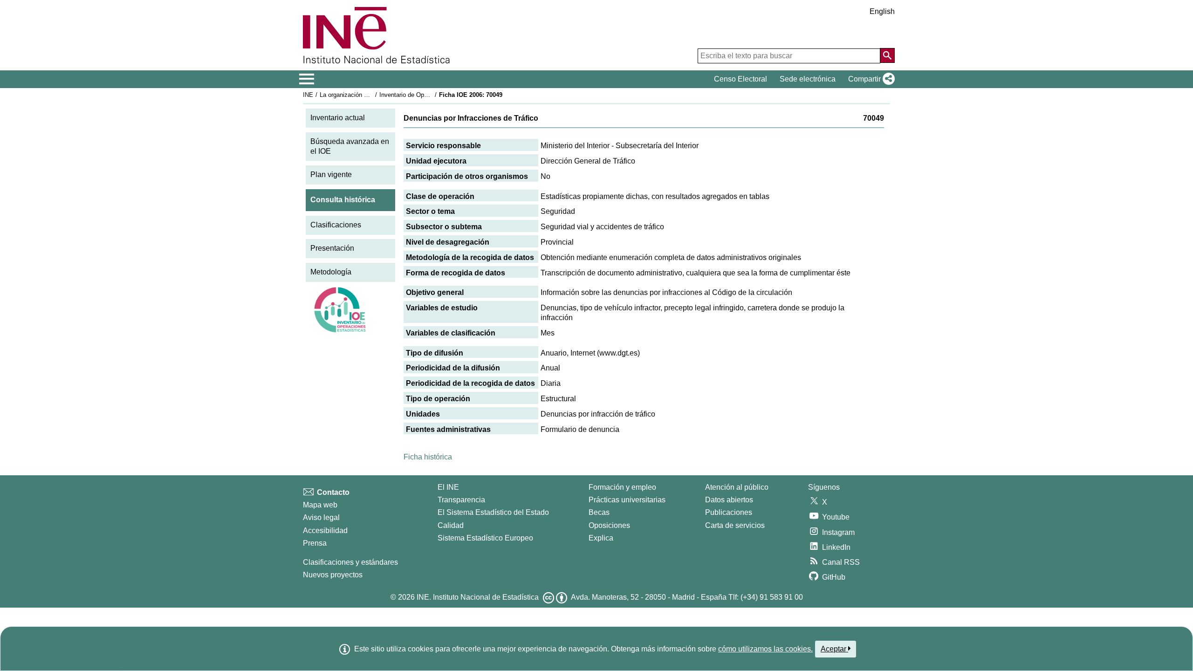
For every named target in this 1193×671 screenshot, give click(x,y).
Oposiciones (609, 525)
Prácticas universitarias (627, 500)
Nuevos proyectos (333, 575)
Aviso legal (321, 517)
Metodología (330, 272)
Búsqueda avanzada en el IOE (349, 146)
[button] (869, 79)
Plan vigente (331, 174)
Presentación (332, 248)
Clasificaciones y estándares (350, 562)
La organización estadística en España (372, 94)
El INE (448, 487)
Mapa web (320, 505)
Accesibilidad (325, 530)
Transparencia (461, 500)
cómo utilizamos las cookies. (765, 649)
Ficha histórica (428, 457)
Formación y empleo (622, 487)
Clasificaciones (335, 225)
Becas (599, 512)
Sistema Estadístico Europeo (485, 538)
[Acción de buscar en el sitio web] (887, 55)
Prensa (315, 543)
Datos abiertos (729, 500)
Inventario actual (337, 118)
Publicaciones (728, 512)
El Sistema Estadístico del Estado (493, 512)
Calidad (451, 525)
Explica (601, 538)
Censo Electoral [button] (740, 79)
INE (308, 94)
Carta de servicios (735, 525)
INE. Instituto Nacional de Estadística (478, 597)
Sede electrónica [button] (808, 79)
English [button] (882, 11)
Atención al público (736, 487)
